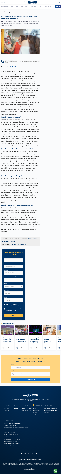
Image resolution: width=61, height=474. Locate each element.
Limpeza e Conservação (11, 434)
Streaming (33, 6)
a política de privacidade (16, 305)
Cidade (5, 283)
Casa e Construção (10, 425)
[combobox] (12, 286)
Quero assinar (30, 380)
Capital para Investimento (10, 277)
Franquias (5, 6)
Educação (48, 6)
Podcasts (36, 415)
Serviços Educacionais (10, 446)
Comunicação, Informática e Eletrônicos (16, 428)
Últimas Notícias (26, 410)
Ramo (5, 297)
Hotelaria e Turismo (9, 432)
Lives (34, 408)
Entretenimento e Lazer (11, 430)
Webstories (36, 410)
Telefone (6, 270)
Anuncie (6, 408)
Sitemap (46, 413)
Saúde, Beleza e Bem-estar (12, 439)
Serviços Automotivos (10, 441)
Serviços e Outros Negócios (12, 443)
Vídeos (35, 413)
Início (2, 12)
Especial (12, 12)
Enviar (13, 315)
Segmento (6, 290)
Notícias (24, 6)
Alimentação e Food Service (12, 423)
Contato (6, 410)
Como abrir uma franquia (18, 244)
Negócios (14, 6)
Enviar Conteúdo (27, 408)
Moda (5, 437)
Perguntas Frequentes (50, 410)
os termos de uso (17, 309)
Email (5, 264)
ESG (41, 6)
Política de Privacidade (50, 408)
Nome (5, 257)
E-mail (12, 370)
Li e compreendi (12, 305)
